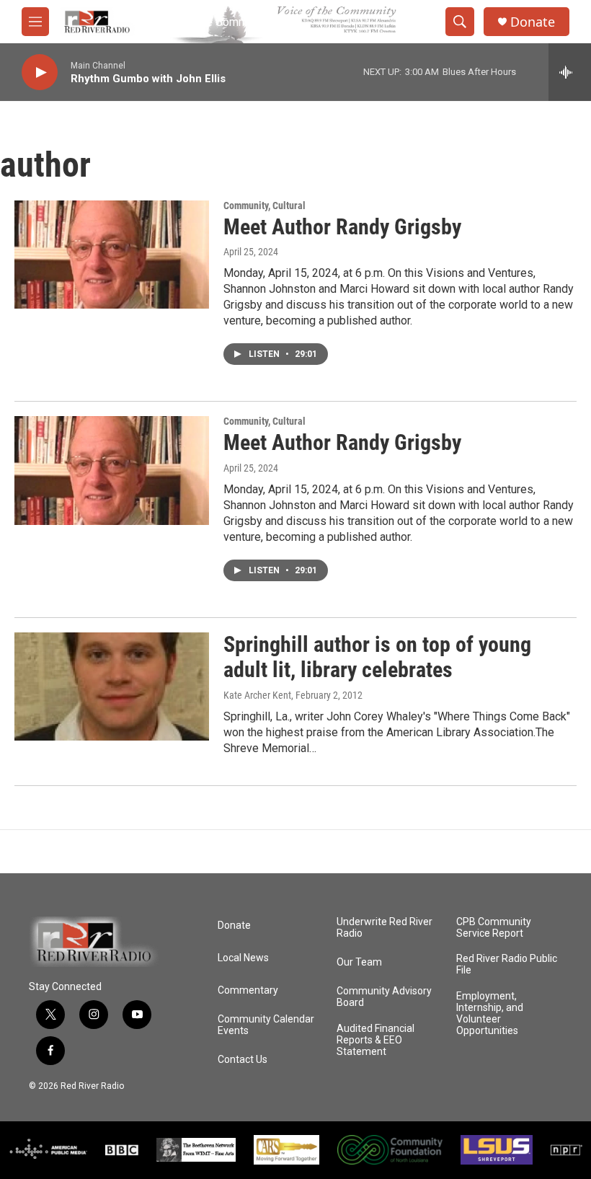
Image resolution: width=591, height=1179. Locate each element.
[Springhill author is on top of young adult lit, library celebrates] (111, 686)
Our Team (359, 962)
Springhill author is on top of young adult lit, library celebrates (377, 657)
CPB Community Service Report (493, 928)
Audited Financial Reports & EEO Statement (375, 1040)
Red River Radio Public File (506, 964)
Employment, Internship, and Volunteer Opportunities (489, 1013)
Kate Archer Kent (257, 695)
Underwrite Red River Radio (384, 928)
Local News (243, 958)
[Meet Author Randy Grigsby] (111, 254)
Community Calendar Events (266, 1025)
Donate (532, 22)
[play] (39, 72)
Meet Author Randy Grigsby (342, 226)
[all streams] (569, 72)
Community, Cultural (264, 205)
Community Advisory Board (384, 997)
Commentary (248, 990)
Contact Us (242, 1059)
